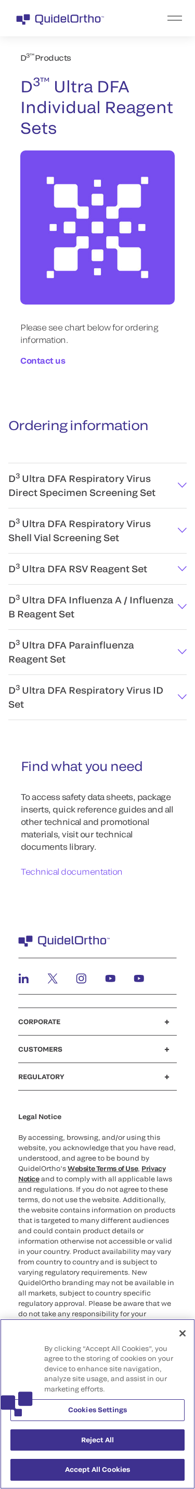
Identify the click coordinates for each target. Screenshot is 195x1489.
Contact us (42, 360)
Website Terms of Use (103, 1168)
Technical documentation (72, 871)
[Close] (182, 1333)
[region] (97, 1404)
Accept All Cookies (97, 1469)
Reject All (97, 1440)
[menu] (161, 18)
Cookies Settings (97, 1409)
